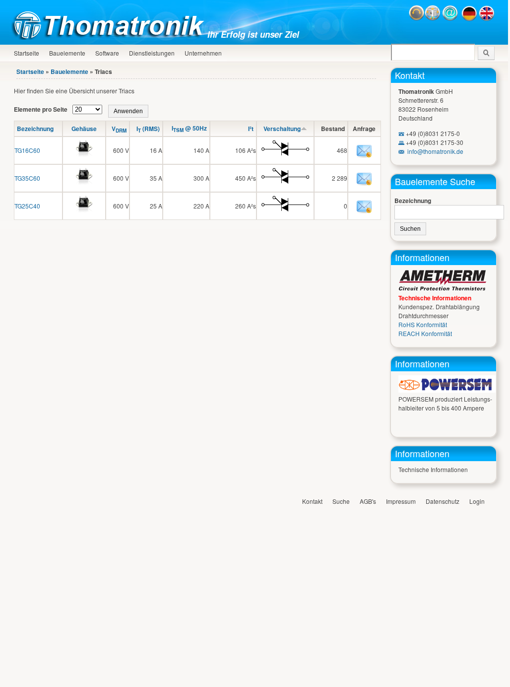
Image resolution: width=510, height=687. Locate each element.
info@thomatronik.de (435, 151)
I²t (251, 128)
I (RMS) (148, 128)
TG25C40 (27, 206)
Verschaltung (282, 128)
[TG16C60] (84, 159)
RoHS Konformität (422, 324)
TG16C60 (27, 150)
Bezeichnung (35, 128)
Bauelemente (67, 53)
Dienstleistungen (152, 53)
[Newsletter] (433, 18)
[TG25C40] (84, 214)
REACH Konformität (425, 333)
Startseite (26, 53)
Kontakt (410, 75)
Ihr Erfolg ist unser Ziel (253, 34)
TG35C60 (27, 178)
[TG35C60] (84, 187)
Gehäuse (84, 128)
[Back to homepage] (110, 37)
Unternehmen (203, 53)
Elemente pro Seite (41, 109)
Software (107, 53)
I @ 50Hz (189, 128)
